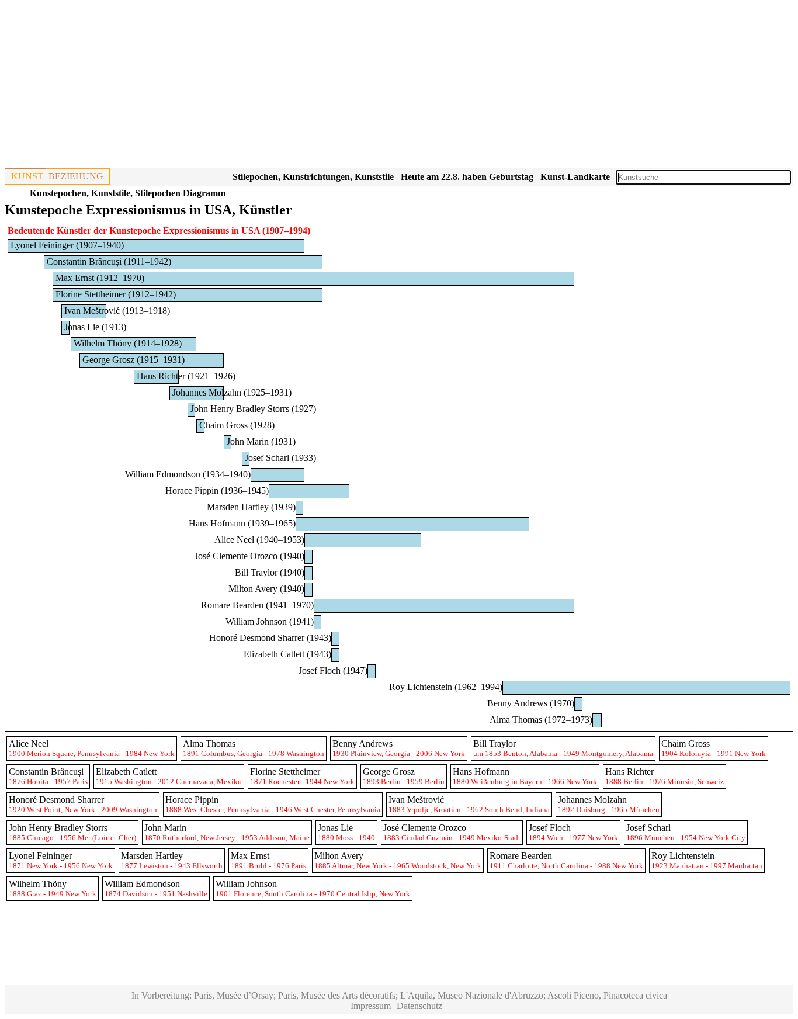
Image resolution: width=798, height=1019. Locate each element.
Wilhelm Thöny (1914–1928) (128, 343)
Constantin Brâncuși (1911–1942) (109, 261)
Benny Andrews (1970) (530, 703)
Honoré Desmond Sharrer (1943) (270, 638)
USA (250, 230)
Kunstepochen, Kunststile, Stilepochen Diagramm (127, 193)
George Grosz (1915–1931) (133, 360)
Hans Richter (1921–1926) (186, 376)
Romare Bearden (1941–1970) (257, 605)
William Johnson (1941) (269, 621)
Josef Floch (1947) (333, 670)
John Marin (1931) (261, 441)
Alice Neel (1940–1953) (259, 540)
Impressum (371, 1006)
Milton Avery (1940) (266, 589)
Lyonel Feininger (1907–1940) (67, 245)
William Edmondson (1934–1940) (188, 474)
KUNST (27, 176)
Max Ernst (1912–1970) (99, 278)
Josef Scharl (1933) (280, 458)
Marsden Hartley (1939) (251, 507)
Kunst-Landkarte (575, 177)
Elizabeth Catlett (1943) (287, 654)
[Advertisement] (355, 86)
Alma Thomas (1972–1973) (541, 720)
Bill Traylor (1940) (269, 572)
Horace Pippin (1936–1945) (217, 490)
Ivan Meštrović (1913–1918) (117, 311)
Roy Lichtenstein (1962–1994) (445, 687)
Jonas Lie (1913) (95, 327)
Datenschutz (419, 1006)
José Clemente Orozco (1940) (249, 556)
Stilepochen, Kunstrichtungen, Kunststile (313, 177)
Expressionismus (196, 230)
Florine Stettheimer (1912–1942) (115, 294)
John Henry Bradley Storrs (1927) (253, 409)
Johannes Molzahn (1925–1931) (232, 392)
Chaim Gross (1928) (237, 425)
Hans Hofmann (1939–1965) (242, 523)
